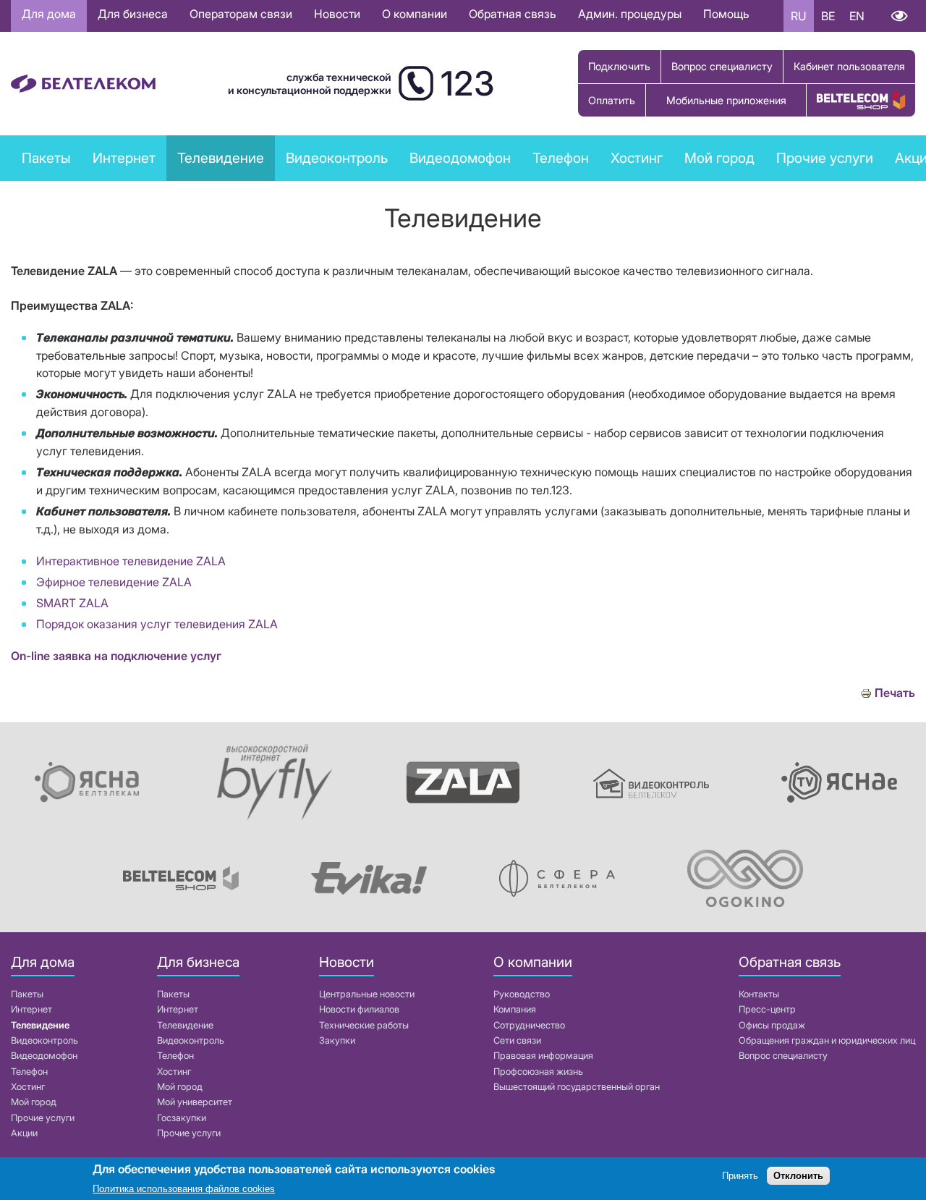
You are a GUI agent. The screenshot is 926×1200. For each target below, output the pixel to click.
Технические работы (364, 1025)
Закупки (337, 1040)
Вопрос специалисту (722, 66)
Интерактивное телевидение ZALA (131, 561)
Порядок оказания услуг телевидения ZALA (157, 624)
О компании (414, 14)
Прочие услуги (43, 1117)
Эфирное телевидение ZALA (114, 582)
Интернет (31, 1009)
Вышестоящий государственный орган (576, 1086)
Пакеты (27, 994)
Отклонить (798, 1176)
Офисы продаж (772, 1025)
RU (799, 16)
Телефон (29, 1071)
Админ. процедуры (629, 14)
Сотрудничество (529, 1025)
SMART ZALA (72, 603)
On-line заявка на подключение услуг (116, 655)
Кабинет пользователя (849, 66)
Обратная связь (512, 14)
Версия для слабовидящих (899, 16)
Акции (24, 1133)
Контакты (759, 994)
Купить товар (860, 100)
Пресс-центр (767, 1009)
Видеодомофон (460, 157)
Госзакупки (181, 1117)
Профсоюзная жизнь (538, 1071)
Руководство (521, 994)
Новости (337, 14)
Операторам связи (241, 14)
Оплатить (611, 100)
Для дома (49, 14)
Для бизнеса (133, 14)
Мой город (719, 157)
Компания (514, 1009)
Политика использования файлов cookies (184, 1188)
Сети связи (517, 1040)
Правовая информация (543, 1055)
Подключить (619, 66)
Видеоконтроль (337, 157)
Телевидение (40, 1025)
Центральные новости (367, 994)
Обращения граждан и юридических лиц (827, 1040)
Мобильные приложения (726, 100)
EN (857, 16)
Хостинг (28, 1086)
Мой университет (194, 1102)
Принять (740, 1176)
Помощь (726, 14)
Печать (895, 693)
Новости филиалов (359, 1009)
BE (828, 16)
